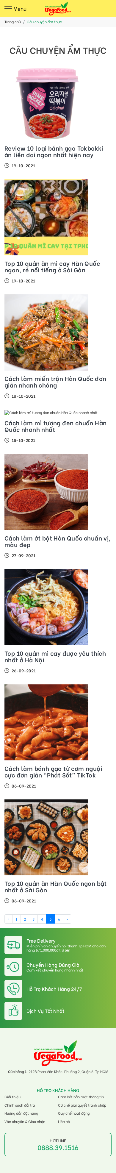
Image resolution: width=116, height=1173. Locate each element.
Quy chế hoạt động (74, 1113)
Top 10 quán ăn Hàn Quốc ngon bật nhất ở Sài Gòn (55, 886)
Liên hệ (64, 1121)
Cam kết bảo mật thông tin (81, 1096)
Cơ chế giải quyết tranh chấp (82, 1105)
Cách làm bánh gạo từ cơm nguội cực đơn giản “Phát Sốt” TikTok (53, 771)
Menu (19, 9)
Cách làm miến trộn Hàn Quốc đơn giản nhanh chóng (55, 381)
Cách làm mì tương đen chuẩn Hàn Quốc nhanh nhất (55, 425)
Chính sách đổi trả (19, 1105)
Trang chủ (12, 21)
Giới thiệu (12, 1096)
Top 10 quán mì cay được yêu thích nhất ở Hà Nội (55, 656)
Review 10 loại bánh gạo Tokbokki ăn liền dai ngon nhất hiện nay (53, 151)
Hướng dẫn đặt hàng (21, 1113)
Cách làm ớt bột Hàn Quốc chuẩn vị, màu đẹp (57, 541)
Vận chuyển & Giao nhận (24, 1121)
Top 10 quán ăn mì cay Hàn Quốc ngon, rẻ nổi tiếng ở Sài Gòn (52, 266)
